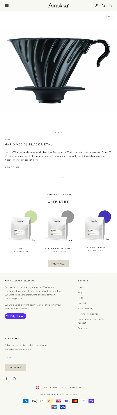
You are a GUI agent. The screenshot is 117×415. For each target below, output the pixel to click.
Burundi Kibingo (95, 247)
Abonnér (15, 367)
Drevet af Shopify (68, 394)
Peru (21, 248)
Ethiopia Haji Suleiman (58, 248)
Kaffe (80, 297)
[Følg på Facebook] (6, 378)
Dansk (74, 388)
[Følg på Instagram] (14, 378)
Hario (8, 139)
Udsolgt (58, 177)
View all (58, 263)
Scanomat (83, 328)
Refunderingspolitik (88, 313)
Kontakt (82, 303)
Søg (80, 292)
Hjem (80, 287)
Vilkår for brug (85, 308)
